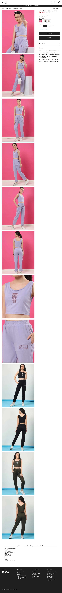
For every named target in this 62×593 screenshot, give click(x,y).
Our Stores (49, 580)
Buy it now (49, 37)
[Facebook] (3, 572)
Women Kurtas (35, 577)
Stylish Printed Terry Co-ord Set (17, 8)
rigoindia (9, 589)
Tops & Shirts (35, 574)
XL (53, 26)
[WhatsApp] (8, 572)
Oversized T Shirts (36, 573)
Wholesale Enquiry (51, 573)
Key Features (20, 545)
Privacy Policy (50, 577)
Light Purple (40, 21)
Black (49, 21)
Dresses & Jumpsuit (36, 576)
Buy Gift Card (50, 576)
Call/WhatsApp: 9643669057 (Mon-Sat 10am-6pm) (21, 577)
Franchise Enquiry (51, 574)
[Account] (55, 1)
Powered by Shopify (14, 589)
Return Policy (30, 545)
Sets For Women (8, 8)
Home (3, 8)
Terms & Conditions (51, 579)
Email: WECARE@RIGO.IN (21, 575)
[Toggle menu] (2, 2)
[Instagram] (6, 572)
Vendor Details (42, 43)
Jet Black (45, 21)
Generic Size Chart (40, 545)
